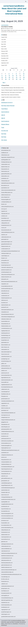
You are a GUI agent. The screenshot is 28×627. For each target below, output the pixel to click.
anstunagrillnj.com (5, 595)
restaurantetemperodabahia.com (8, 412)
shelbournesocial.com (5, 194)
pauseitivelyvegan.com (6, 611)
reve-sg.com (4, 208)
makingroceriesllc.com (6, 253)
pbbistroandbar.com (5, 365)
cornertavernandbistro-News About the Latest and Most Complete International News (14, 9)
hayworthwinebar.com (6, 508)
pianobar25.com (4, 307)
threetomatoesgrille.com (6, 445)
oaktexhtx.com (4, 476)
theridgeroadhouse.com (6, 162)
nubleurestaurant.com (6, 546)
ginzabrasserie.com (5, 398)
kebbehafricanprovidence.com (7, 183)
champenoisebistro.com (6, 461)
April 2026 (3, 46)
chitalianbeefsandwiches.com (7, 431)
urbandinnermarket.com (6, 356)
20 (9, 77)
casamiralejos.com (5, 255)
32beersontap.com (5, 180)
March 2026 (4, 48)
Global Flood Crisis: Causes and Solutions (10, 94)
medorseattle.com (5, 349)
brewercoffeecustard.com (6, 192)
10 (23, 73)
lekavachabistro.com (5, 344)
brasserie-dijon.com (5, 492)
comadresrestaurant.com (6, 558)
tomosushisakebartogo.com (7, 597)
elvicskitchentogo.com (6, 361)
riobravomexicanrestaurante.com (8, 190)
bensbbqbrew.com (5, 607)
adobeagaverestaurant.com (7, 543)
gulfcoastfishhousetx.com (6, 478)
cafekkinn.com (4, 583)
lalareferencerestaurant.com (7, 555)
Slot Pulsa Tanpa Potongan (7, 105)
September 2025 (5, 62)
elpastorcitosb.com (5, 166)
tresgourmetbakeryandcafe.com (8, 419)
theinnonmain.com (5, 171)
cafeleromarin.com (5, 389)
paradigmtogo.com (5, 358)
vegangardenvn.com (5, 609)
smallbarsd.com (4, 152)
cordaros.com (4, 215)
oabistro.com (4, 370)
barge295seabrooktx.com (6, 485)
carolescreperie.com (5, 248)
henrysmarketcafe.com (6, 229)
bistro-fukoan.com (5, 347)
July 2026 (3, 39)
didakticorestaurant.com (6, 567)
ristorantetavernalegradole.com (8, 316)
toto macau (4, 140)
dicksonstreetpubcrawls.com (7, 314)
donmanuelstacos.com (6, 443)
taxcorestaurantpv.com (6, 525)
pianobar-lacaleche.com (6, 269)
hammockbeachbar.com (6, 375)
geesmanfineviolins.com (6, 173)
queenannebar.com (5, 490)
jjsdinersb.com (4, 541)
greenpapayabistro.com (6, 429)
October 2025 (4, 60)
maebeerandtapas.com (6, 464)
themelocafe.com (5, 581)
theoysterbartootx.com (6, 459)
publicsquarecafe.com (6, 438)
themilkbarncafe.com (5, 394)
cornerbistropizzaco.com (6, 328)
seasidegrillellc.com (5, 501)
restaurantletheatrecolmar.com (7, 232)
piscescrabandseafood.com (7, 527)
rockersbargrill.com (5, 391)
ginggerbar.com (4, 422)
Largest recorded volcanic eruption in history (10, 97)
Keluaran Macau (5, 124)
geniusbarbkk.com (5, 480)
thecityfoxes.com (5, 262)
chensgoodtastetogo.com (6, 497)
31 (23, 79)
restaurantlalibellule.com (6, 548)
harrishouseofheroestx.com (7, 288)
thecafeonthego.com (5, 335)
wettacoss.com (4, 300)
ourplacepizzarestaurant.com (7, 586)
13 (9, 75)
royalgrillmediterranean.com (7, 504)
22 (16, 77)
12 (5, 75)
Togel (2, 127)
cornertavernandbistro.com (7, 518)
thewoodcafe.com (5, 169)
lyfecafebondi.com (5, 290)
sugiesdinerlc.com (5, 403)
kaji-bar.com (4, 457)
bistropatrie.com (4, 279)
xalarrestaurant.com (5, 550)
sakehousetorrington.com (6, 241)
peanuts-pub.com (5, 372)
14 (12, 75)
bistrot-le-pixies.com (5, 408)
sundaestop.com (4, 178)
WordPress (4, 625)
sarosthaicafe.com (5, 506)
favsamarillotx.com (5, 522)
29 (16, 79)
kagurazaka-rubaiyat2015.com (7, 157)
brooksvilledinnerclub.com (6, 286)
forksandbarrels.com (5, 323)
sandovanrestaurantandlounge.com (8, 569)
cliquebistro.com (4, 283)
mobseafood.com (5, 311)
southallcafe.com (5, 452)
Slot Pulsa (3, 133)
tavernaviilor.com (5, 433)
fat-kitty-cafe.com (5, 579)
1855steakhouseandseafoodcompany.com (10, 450)
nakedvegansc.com (5, 614)
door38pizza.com (5, 590)
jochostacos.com (4, 520)
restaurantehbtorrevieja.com (7, 572)
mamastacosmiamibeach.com (7, 401)
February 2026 (4, 51)
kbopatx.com (4, 258)
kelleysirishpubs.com (5, 529)
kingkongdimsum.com (6, 447)
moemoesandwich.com (6, 536)
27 (9, 79)
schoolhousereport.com (6, 272)
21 (12, 77)
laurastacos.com (4, 436)
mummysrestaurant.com (6, 471)
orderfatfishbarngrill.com (6, 483)
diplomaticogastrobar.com (6, 600)
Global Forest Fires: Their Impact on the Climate (11, 92)
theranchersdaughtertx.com (7, 513)
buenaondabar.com (5, 321)
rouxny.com (3, 227)
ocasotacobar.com (5, 295)
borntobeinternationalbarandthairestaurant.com (11, 574)
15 (16, 75)
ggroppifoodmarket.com (6, 244)
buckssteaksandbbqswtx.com (7, 466)
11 (1, 75)
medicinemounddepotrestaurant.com (9, 553)
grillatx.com (3, 363)
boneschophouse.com (6, 265)
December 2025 (4, 55)
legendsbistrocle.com (5, 377)
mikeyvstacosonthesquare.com (8, 274)
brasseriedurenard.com (6, 225)
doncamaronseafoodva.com (7, 515)
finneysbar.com (4, 396)
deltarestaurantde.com (6, 560)
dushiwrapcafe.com (5, 333)
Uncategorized (4, 25)
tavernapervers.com (5, 415)
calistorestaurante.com (6, 237)
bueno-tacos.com (5, 494)
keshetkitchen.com (5, 602)
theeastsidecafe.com (5, 473)
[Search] (26, 1)
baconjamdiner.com (5, 511)
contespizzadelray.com (6, 201)
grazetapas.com (4, 410)
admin (3, 28)
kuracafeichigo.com (5, 576)
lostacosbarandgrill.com (6, 351)
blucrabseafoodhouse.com (7, 386)
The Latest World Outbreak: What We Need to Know (12, 87)
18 (2, 77)
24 (23, 77)
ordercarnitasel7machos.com (7, 206)
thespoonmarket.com (5, 246)
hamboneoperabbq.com (6, 604)
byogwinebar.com (5, 340)
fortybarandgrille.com (5, 199)
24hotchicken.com (5, 154)
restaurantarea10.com (6, 220)
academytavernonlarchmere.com (8, 499)
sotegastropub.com (5, 417)
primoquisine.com (5, 260)
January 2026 (4, 53)
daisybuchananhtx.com (6, 276)
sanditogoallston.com (5, 159)
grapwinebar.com (5, 342)
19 (5, 77)
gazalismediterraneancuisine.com (8, 616)
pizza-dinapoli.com (5, 197)
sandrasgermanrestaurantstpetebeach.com (10, 251)
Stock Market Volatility (7, 26)
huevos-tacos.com (5, 354)
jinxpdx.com (4, 204)
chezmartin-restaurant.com (7, 267)
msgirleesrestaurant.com (6, 384)
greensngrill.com (4, 239)
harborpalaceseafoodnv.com (7, 309)
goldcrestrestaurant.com (6, 565)
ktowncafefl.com (4, 382)
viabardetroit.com (5, 293)
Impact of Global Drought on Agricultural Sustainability (12, 90)
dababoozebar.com (5, 534)
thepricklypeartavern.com (6, 468)
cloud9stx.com (4, 405)
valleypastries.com (5, 222)
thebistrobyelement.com (6, 297)
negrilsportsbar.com (5, 330)
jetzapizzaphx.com (5, 588)
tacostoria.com (4, 302)
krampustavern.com (5, 532)
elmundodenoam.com (5, 150)
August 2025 (4, 65)
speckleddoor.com (5, 187)
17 (23, 75)
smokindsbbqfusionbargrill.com (8, 487)
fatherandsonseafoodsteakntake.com (9, 281)
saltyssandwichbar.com (6, 368)
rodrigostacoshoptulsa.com (7, 454)
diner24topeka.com (5, 426)
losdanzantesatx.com (5, 304)
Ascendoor (15, 623)
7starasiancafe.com (5, 213)
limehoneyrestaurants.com (7, 562)
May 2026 (3, 44)
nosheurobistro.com (5, 164)
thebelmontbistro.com (6, 326)
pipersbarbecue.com (5, 337)
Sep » (4, 82)
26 (5, 79)
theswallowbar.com (5, 424)
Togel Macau (4, 108)
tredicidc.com (4, 234)
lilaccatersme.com (5, 185)
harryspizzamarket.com (6, 593)
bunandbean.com (5, 218)
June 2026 (3, 41)
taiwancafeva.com (5, 176)
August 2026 (4, 37)
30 (20, 79)
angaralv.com (4, 211)
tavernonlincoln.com (5, 539)
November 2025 (4, 58)
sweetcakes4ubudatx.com (7, 379)
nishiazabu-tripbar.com (6, 319)
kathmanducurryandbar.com (7, 440)
